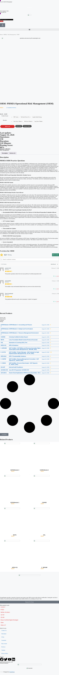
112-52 (2, 615)
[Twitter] (5, 659)
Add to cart (7, 126)
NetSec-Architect (5, 612)
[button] (29, 29)
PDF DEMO (18, 126)
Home (1, 34)
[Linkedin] (13, 659)
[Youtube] (9, 659)
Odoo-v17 (3, 625)
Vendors (3, 650)
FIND (2, 21)
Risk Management (12, 34)
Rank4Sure (12, 672)
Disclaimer (3, 633)
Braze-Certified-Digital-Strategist (9, 620)
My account (4, 643)
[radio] (16, 117)
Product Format (5, 115)
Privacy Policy (4, 653)
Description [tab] (5, 153)
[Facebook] (2, 659)
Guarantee (3, 640)
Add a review (55, 254)
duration (5, 120)
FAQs (2, 637)
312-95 (2, 617)
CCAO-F (3, 607)
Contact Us (4, 630)
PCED (2, 609)
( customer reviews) (11, 107)
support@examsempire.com (6, 662)
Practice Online (27, 126)
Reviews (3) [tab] (12, 153)
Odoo (2, 622)
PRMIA (5, 34)
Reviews (3, 647)
